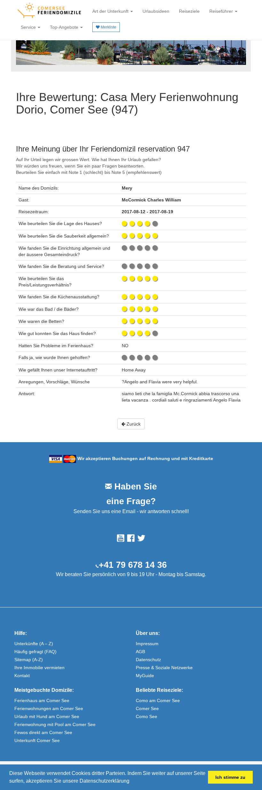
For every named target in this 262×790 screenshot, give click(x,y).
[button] (132, 782)
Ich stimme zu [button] (230, 777)
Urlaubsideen (156, 11)
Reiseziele (189, 11)
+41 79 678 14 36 (133, 565)
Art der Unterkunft (111, 11)
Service (29, 27)
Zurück (133, 423)
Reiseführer (221, 11)
